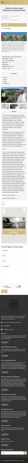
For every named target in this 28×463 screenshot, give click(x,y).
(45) (5, 17)
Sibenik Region (9, 60)
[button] (24, 95)
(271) (14, 16)
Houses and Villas (15, 56)
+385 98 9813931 (7, 28)
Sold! (10, 58)
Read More (5, 342)
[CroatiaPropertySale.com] (5, 2)
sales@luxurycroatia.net (8, 329)
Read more (5, 421)
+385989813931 (7, 325)
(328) (4, 16)
